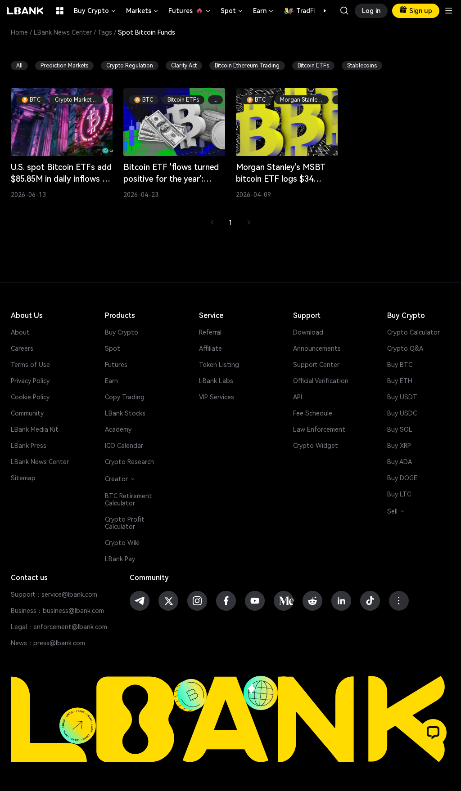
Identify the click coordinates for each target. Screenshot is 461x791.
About (20, 332)
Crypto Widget (315, 445)
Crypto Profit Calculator (125, 523)
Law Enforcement (319, 429)
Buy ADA (399, 461)
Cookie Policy (30, 397)
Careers (22, 348)
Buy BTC (399, 364)
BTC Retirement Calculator (128, 499)
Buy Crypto (95, 10)
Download (308, 332)
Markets (142, 10)
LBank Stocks (125, 413)
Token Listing (219, 364)
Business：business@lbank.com (57, 610)
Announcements (317, 348)
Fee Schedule (312, 413)
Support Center (316, 364)
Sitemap (23, 478)
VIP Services (216, 397)
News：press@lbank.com (48, 643)
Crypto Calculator (413, 332)
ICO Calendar (124, 445)
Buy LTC (399, 494)
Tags (105, 32)
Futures (190, 10)
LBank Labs (216, 380)
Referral (210, 332)
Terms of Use (30, 364)
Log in (371, 10)
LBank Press (28, 445)
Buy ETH (399, 380)
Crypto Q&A (405, 348)
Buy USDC (402, 413)
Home (19, 32)
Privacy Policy (30, 380)
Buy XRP (399, 445)
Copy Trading (125, 397)
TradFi (305, 10)
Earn (264, 10)
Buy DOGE (402, 478)
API (297, 397)
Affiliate (210, 348)
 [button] (344, 11)
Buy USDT (402, 397)
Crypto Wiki (122, 542)
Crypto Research (129, 461)
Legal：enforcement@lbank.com (59, 626)
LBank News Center (63, 32)
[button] (320, 11)
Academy (118, 429)
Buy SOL (399, 429)
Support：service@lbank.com (54, 594)
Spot (232, 10)
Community (27, 413)
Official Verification (320, 380)
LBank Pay (120, 559)
